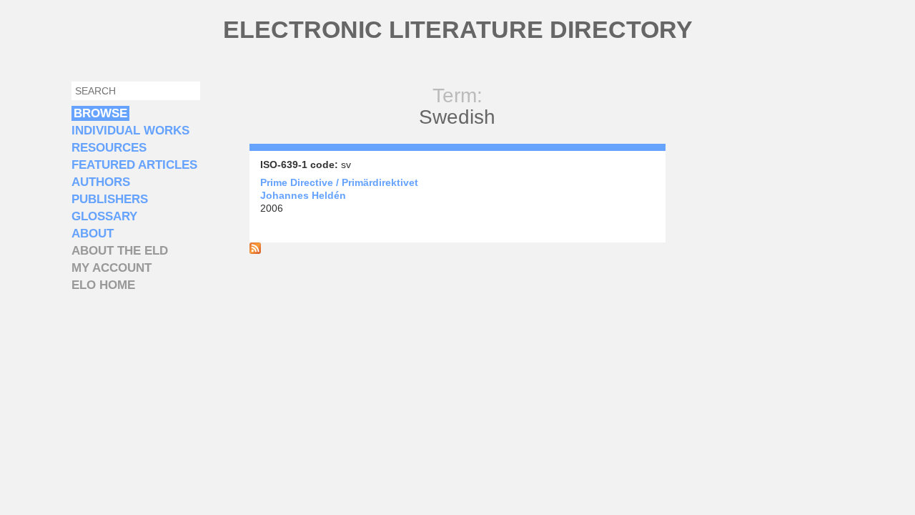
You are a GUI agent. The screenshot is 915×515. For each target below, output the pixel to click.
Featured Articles (134, 165)
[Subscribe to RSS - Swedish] (255, 250)
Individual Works (130, 130)
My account (111, 268)
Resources (109, 147)
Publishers (109, 199)
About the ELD (119, 251)
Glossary (104, 216)
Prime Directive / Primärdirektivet (339, 182)
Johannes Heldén (303, 195)
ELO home (103, 285)
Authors (100, 182)
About (92, 233)
